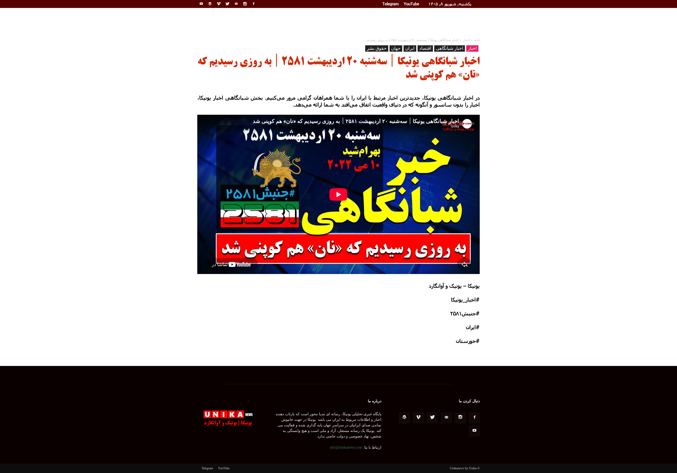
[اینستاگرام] (245, 3)
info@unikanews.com (346, 447)
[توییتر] (227, 3)
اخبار (472, 48)
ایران (410, 48)
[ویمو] (219, 3)
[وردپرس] (210, 3)
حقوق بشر (377, 48)
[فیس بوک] (254, 3)
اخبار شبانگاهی (449, 48)
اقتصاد (425, 48)
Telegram (390, 3)
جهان (396, 48)
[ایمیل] (236, 3)
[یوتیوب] (201, 3)
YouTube (411, 3)
